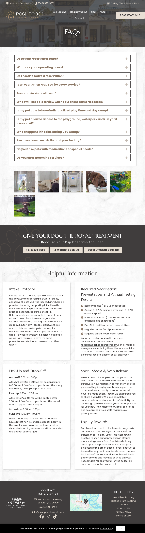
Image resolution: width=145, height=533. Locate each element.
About (103, 12)
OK (120, 528)
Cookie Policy (106, 528)
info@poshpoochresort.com (48, 512)
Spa (93, 12)
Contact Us (123, 508)
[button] (72, 58)
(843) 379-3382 (48, 507)
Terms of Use (123, 515)
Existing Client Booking (123, 501)
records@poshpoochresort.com (99, 344)
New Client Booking (123, 497)
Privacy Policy (123, 512)
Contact (79, 18)
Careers (123, 504)
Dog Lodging (59, 12)
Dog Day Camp (78, 12)
